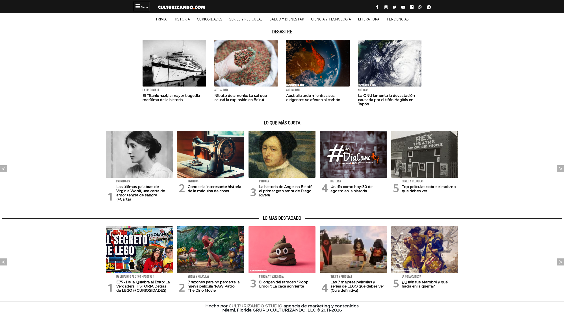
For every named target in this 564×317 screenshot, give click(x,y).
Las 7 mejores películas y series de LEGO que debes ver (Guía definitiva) (357, 286)
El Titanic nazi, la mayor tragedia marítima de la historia (171, 98)
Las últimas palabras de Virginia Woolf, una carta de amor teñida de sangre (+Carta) (140, 193)
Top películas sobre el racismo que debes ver (429, 189)
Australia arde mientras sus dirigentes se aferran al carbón (313, 98)
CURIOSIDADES (209, 19)
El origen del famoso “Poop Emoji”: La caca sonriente (283, 284)
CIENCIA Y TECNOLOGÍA (331, 19)
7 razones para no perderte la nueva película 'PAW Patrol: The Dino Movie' (214, 286)
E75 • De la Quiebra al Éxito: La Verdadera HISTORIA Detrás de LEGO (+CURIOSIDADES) (143, 286)
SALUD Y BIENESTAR (287, 19)
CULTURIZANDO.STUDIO (255, 305)
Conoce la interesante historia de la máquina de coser (214, 189)
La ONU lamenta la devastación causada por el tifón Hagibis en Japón (386, 100)
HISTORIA (182, 19)
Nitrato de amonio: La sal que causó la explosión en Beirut (240, 98)
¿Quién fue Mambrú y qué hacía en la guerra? (425, 284)
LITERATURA (368, 19)
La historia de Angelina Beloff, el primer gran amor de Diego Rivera (285, 191)
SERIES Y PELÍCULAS (246, 19)
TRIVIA (161, 19)
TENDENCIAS (397, 19)
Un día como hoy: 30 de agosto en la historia (351, 189)
